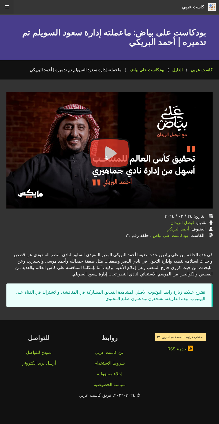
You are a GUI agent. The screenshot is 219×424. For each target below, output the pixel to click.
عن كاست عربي (109, 352)
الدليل (177, 69)
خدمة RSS (177, 348)
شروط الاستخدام (110, 363)
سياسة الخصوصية (110, 384)
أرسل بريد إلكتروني (38, 363)
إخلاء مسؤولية (109, 373)
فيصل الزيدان (182, 222)
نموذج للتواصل (39, 352)
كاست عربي (202, 69)
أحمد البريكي (177, 229)
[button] (7, 7)
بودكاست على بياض (147, 69)
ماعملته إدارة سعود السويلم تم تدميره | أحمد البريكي (76, 69)
